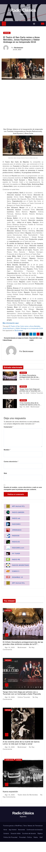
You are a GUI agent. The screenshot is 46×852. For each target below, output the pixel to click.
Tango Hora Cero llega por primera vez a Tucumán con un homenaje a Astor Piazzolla (31, 391)
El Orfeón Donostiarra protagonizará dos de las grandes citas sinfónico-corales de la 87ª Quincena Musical (23, 644)
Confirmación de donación (35, 830)
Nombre (7, 450)
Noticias (6, 33)
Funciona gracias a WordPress (13, 826)
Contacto (6, 833)
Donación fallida (16, 833)
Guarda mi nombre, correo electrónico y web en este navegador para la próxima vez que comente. (23, 488)
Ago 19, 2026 (24, 379)
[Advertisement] (23, 104)
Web (5, 473)
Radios (36, 837)
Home (5, 830)
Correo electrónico (11, 461)
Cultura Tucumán (36, 393)
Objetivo (40, 833)
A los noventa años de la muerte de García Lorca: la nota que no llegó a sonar (30, 405)
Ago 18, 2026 (24, 393)
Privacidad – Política (25, 837)
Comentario (8, 427)
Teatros (18, 760)
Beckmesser (18, 47)
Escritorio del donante (29, 833)
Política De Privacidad (10, 837)
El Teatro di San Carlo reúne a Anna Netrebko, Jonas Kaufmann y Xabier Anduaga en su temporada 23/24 (23, 327)
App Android (12, 830)
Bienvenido (21, 830)
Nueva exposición (10, 791)
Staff (41, 837)
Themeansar (38, 826)
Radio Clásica (23, 10)
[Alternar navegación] (34, 23)
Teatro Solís (9, 760)
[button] (38, 24)
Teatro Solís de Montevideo (27, 795)
